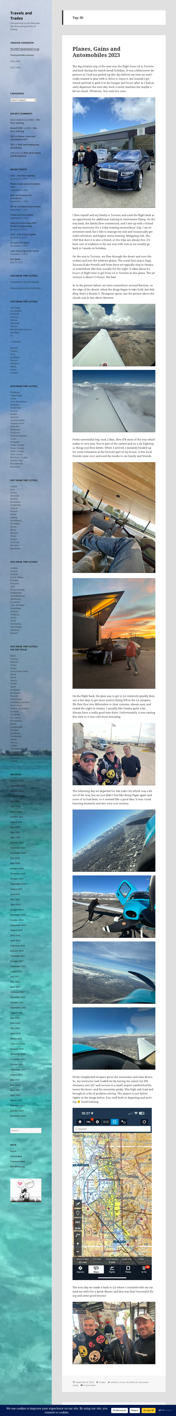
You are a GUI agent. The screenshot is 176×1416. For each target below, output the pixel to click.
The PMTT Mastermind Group (24, 48)
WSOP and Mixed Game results (25, 206)
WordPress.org (17, 1166)
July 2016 (15, 1017)
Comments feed (17, 1161)
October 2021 (16, 816)
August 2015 (16, 1074)
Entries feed (16, 1156)
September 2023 (18, 785)
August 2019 (16, 889)
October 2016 (16, 1002)
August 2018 (16, 930)
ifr (136, 1382)
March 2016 (16, 1038)
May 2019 (15, 899)
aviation (114, 1382)
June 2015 (15, 1085)
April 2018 (15, 940)
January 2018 (17, 950)
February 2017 (17, 992)
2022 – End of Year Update (23, 234)
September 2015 (18, 1069)
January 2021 (17, 842)
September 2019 (18, 883)
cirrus (122, 1382)
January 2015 (17, 1110)
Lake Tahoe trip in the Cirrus (24, 250)
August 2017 (16, 971)
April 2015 (15, 1095)
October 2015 (16, 1064)
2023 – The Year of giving (23, 130)
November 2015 (18, 1059)
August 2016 (16, 1012)
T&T (12, 136)
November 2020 (18, 852)
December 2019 (17, 873)
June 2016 (15, 1023)
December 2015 (17, 1054)
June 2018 (15, 935)
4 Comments (89, 1385)
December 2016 (17, 997)
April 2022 (15, 806)
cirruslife (130, 1382)
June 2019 (15, 894)
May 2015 (15, 1090)
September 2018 (18, 925)
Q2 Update (15, 259)
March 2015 (16, 1100)
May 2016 (15, 1028)
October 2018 (16, 920)
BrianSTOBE (16, 128)
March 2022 (16, 811)
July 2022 (15, 801)
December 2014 (17, 1115)
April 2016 (15, 1033)
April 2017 (15, 987)
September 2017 (18, 966)
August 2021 (16, 822)
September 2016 (18, 1007)
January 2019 (17, 909)
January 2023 (17, 791)
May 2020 (15, 863)
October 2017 (16, 961)
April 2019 (15, 904)
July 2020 (15, 858)
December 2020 (17, 847)
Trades (102, 1382)
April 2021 (15, 837)
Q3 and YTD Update (19, 242)
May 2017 (15, 981)
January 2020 (17, 868)
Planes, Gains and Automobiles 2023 (22, 138)
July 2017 (15, 976)
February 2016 (17, 1043)
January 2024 (17, 780)
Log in (13, 1151)
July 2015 (15, 1079)
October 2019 (16, 878)
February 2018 (17, 945)
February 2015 (17, 1105)
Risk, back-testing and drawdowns (25, 154)
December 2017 (17, 956)
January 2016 (17, 1048)
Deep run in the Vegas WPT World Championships (23, 225)
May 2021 (15, 832)
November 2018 (18, 914)
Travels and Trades (21, 15)
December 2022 (17, 796)
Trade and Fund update (21, 214)
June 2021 (15, 827)
